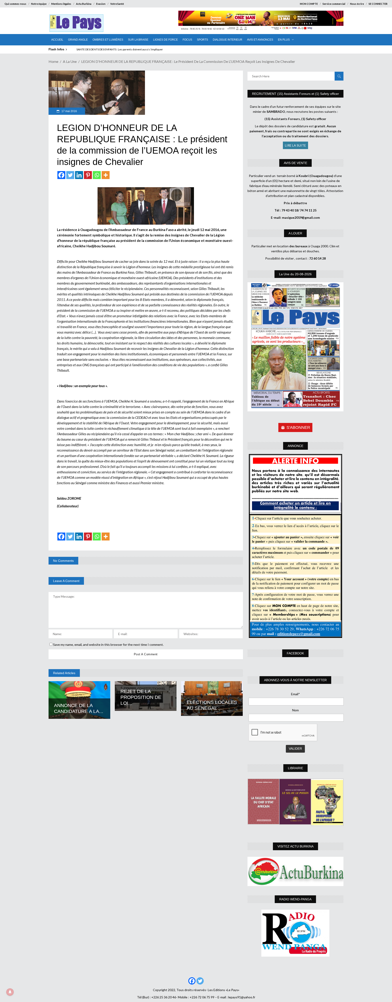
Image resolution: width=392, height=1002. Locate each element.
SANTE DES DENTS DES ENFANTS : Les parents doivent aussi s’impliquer (119, 49)
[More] (106, 175)
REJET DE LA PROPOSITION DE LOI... (140, 697)
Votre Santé (117, 3)
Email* (295, 694)
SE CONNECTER (378, 3)
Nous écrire (357, 3)
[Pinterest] (88, 175)
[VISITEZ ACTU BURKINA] (295, 871)
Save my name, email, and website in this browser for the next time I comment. (108, 644)
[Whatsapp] (97, 175)
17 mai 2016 (69, 111)
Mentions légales (61, 3)
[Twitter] (70, 175)
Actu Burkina (83, 3)
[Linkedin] (79, 175)
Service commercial (334, 3)
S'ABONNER (298, 427)
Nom (295, 710)
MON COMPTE (309, 3)
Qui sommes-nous (15, 3)
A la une (70, 61)
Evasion (100, 3)
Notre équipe (39, 3)
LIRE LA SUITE (295, 145)
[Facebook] (61, 175)
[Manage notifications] (10, 992)
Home (53, 61)
